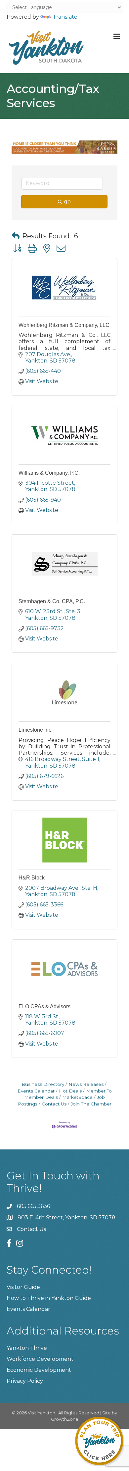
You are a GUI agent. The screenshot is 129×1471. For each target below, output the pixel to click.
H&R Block (32, 877)
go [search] (67, 201)
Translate (65, 17)
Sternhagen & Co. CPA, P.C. (52, 601)
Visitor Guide (23, 1287)
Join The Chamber (91, 1103)
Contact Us (54, 1103)
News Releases (86, 1084)
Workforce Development (40, 1359)
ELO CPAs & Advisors (44, 1006)
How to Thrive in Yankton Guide (49, 1298)
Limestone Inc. (36, 730)
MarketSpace (77, 1097)
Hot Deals (70, 1091)
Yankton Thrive (27, 1348)
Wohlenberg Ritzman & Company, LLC (64, 325)
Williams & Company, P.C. (49, 473)
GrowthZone (64, 1419)
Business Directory (43, 1084)
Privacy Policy (25, 1381)
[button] (16, 236)
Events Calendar (28, 1309)
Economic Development (39, 1370)
